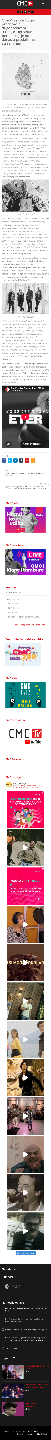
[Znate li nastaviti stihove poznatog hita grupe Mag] (25, 886)
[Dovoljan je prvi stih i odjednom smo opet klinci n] (25, 809)
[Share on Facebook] (4, 460)
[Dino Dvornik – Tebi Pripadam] (13, 1409)
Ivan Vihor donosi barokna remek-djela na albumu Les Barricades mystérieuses (24, 1320)
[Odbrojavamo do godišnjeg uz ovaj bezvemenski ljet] (25, 847)
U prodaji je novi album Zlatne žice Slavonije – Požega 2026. (26, 1330)
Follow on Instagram (27, 1253)
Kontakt (30, 1434)
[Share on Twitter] (10, 460)
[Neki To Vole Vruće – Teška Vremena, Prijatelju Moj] (13, 1391)
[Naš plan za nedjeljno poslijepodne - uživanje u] (25, 1039)
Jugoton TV (9, 1358)
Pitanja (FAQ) (42, 1434)
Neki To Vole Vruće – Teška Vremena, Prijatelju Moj (37, 1385)
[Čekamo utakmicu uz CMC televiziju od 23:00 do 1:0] (25, 1231)
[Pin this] (27, 460)
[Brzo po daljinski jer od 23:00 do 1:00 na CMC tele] (25, 1154)
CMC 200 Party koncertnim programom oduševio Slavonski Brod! (26, 1309)
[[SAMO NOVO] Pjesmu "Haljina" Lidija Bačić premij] (25, 1001)
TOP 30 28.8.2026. (11, 1348)
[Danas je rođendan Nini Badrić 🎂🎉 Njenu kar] (25, 1077)
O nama (20, 1434)
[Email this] (33, 460)
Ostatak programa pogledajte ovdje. (30, 624)
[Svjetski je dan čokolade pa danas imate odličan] (25, 962)
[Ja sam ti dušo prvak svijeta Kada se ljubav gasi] (25, 1116)
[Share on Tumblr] (21, 460)
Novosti (4, 456)
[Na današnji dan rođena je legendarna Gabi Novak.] (25, 924)
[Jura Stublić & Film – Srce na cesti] (13, 1372)
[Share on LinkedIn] (15, 460)
